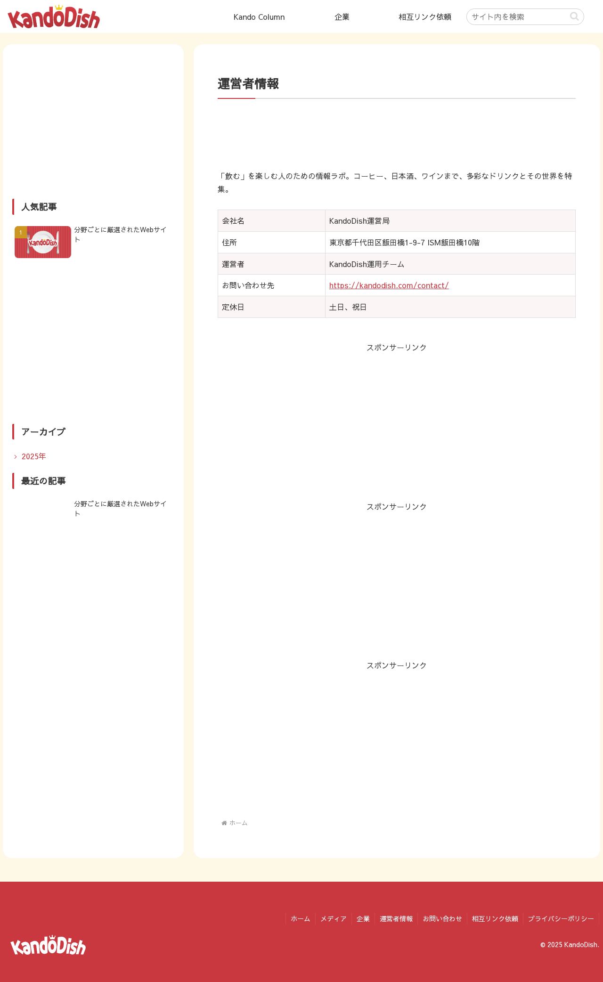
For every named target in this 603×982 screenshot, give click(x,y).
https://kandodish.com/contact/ (389, 285)
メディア (333, 918)
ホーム (300, 918)
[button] (574, 16)
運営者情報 (396, 918)
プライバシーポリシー (561, 918)
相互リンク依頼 (495, 918)
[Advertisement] (397, 134)
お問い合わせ (442, 918)
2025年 (34, 456)
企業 (363, 918)
